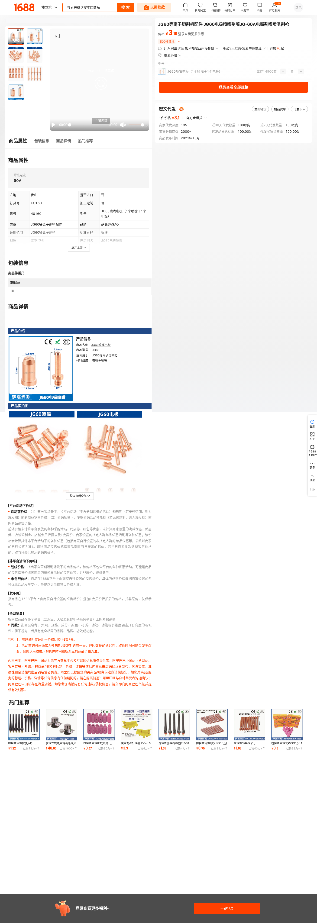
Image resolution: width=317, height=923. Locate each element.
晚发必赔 (170, 55)
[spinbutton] (292, 71)
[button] (101, 83)
